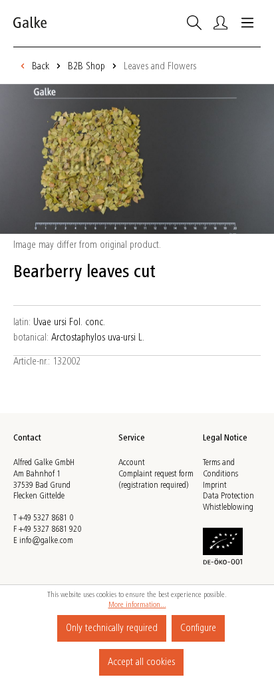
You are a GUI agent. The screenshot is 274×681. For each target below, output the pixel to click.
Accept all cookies (141, 662)
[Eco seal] (223, 545)
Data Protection (228, 496)
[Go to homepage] (30, 23)
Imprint (215, 485)
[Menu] (247, 23)
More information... (137, 605)
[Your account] (220, 23)
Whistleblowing (228, 507)
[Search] (194, 23)
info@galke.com (46, 541)
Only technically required (112, 628)
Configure (198, 628)
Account (131, 463)
